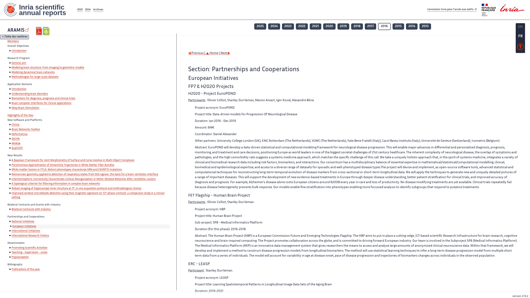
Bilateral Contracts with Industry (31, 209)
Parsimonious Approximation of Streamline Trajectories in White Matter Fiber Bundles (63, 165)
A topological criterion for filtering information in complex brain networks (56, 184)
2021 (315, 26)
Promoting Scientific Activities (29, 248)
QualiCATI (17, 148)
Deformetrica (20, 134)
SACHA (16, 139)
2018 (357, 26)
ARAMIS (15, 30)
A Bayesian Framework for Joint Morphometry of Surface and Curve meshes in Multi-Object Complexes (73, 160)
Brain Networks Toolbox (26, 129)
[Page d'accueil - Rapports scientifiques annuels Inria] (38, 10)
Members (13, 41)
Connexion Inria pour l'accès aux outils (450, 9)
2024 (88, 10)
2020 (329, 26)
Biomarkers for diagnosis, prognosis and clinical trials (43, 98)
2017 (370, 26)
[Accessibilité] (520, 48)
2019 (343, 26)
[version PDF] (39, 31)
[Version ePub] (46, 31)
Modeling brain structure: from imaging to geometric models (48, 67)
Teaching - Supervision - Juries (29, 252)
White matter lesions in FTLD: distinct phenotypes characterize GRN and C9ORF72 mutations (67, 169)
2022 (301, 26)
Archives (98, 10)
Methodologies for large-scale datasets (35, 77)
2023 (288, 26)
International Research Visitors (30, 235)
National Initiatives (23, 221)
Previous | (198, 53)
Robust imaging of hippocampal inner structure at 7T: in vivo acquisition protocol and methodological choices (76, 188)
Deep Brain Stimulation (25, 108)
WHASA (16, 143)
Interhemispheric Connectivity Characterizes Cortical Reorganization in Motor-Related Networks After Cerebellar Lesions (84, 179)
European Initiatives (24, 226)
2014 (411, 26)
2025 (80, 10)
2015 (398, 26)
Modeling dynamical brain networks (33, 72)
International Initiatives (26, 231)
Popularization (20, 257)
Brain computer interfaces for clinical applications (41, 103)
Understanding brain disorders (30, 94)
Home (213, 53)
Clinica (15, 125)
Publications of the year (26, 269)
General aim (19, 63)
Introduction (19, 51)
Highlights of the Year (20, 115)
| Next (223, 53)
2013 (425, 26)
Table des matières (16, 37)
